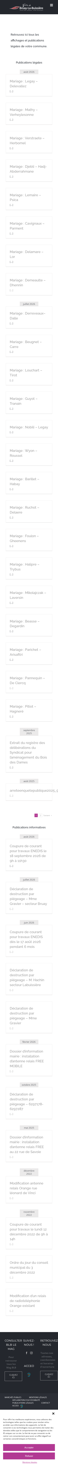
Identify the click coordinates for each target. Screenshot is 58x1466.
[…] (11, 290)
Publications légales (23, 1403)
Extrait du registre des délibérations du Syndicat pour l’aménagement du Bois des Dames (28, 752)
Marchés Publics (13, 1397)
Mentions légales (29, 1462)
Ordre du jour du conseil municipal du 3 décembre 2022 (29, 1267)
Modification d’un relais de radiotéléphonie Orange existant (28, 1301)
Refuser (29, 1456)
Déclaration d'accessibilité (26, 1400)
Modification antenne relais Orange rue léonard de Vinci (26, 1188)
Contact (45, 1403)
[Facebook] (26, 1353)
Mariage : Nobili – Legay (29, 427)
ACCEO (15, 1405)
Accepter (29, 1447)
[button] (53, 1413)
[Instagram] (31, 1353)
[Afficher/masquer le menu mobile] (51, 5)
